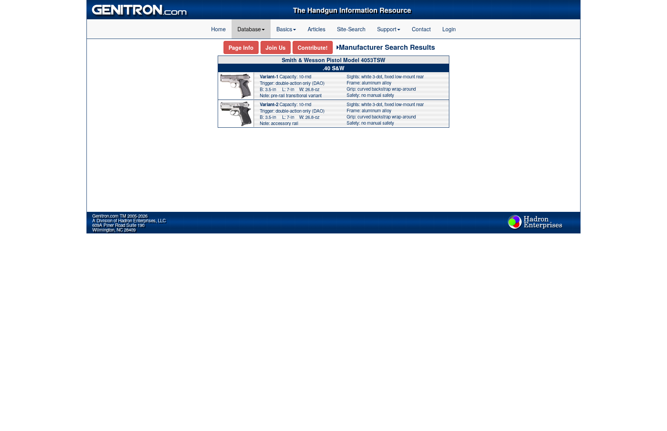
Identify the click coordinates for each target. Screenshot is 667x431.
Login (449, 29)
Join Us (276, 47)
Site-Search (351, 29)
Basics (284, 29)
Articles (316, 29)
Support (386, 29)
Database (249, 29)
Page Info (241, 47)
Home (218, 29)
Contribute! (313, 47)
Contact (421, 29)
